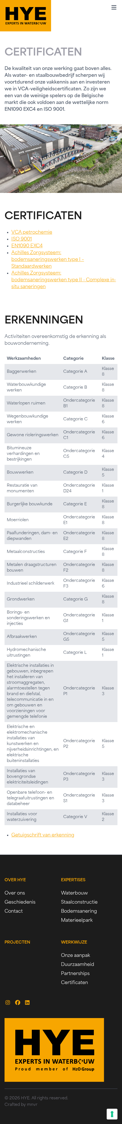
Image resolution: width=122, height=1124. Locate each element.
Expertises (73, 880)
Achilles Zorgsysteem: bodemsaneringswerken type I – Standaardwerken (47, 260)
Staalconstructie (79, 902)
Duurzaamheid (77, 965)
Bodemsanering (79, 911)
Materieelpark (76, 920)
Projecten (17, 942)
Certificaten (74, 983)
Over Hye (15, 880)
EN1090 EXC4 (27, 246)
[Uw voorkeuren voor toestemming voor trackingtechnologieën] (112, 1114)
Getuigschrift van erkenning (42, 835)
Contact (14, 911)
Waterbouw (74, 893)
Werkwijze (74, 942)
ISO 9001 (21, 239)
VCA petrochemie (31, 232)
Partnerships (75, 974)
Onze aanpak (75, 955)
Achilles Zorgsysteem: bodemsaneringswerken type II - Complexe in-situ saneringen (63, 280)
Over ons (15, 893)
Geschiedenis (20, 902)
